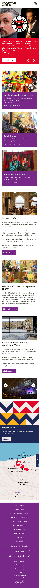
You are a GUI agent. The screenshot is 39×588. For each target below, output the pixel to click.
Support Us (19, 502)
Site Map (19, 569)
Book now (9, 57)
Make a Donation (10, 306)
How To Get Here (19, 518)
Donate (19, 538)
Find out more (8, 250)
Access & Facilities (19, 514)
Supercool (22, 548)
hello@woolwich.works (19, 543)
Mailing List (19, 530)
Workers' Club (10, 228)
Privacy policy (19, 562)
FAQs (19, 534)
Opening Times (19, 522)
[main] (19, 253)
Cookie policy (19, 566)
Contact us (19, 526)
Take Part (19, 506)
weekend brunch (11, 236)
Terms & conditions (19, 558)
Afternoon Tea (23, 242)
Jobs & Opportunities (19, 510)
